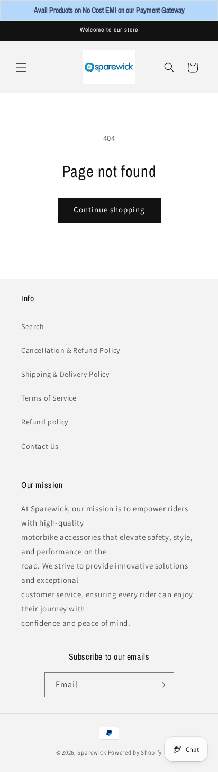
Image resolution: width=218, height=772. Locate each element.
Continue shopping (109, 210)
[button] (21, 67)
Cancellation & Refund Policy (70, 350)
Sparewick (91, 752)
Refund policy (44, 422)
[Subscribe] (162, 684)
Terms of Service (49, 398)
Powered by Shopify (135, 752)
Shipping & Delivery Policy (65, 374)
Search (32, 326)
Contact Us (40, 446)
